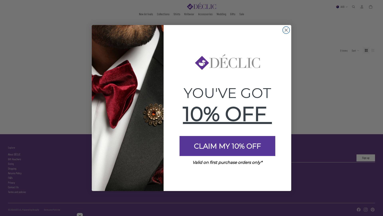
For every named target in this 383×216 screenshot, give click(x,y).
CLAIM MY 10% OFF (227, 146)
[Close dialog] (286, 30)
